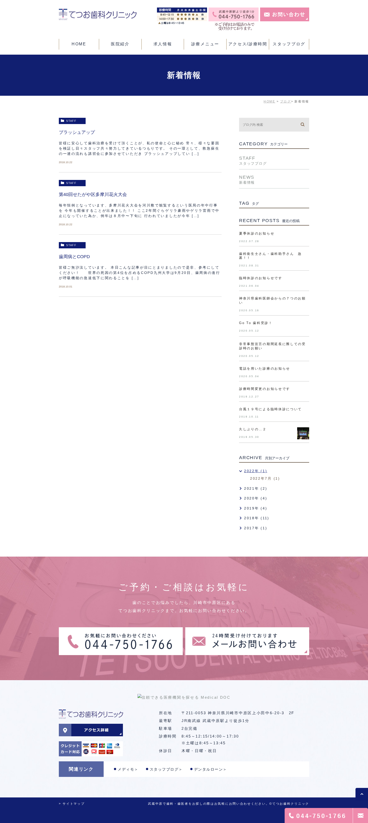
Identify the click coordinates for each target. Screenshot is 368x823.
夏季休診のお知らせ (256, 233)
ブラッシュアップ (77, 132)
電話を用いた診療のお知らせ (264, 368)
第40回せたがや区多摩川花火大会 (93, 194)
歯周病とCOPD (74, 256)
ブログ (285, 101)
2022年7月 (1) (265, 478)
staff (71, 120)
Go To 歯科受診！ (256, 323)
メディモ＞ (128, 769)
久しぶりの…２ (253, 429)
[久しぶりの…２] (303, 433)
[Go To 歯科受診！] (303, 327)
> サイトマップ (72, 803)
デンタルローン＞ (210, 769)
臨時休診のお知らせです (260, 278)
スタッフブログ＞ (166, 769)
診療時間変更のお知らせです (264, 389)
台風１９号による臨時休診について (270, 409)
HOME (269, 101)
